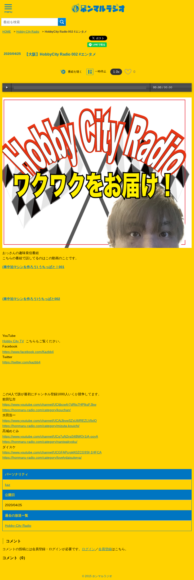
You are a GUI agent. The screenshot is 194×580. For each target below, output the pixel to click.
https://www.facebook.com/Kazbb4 (28, 352)
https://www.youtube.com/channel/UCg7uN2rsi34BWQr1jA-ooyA (50, 436)
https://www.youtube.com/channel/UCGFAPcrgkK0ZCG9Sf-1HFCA (51, 452)
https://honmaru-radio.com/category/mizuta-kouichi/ (40, 426)
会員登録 (105, 549)
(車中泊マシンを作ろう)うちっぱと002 (31, 299)
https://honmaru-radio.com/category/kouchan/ (36, 410)
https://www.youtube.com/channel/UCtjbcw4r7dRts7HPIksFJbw (49, 404)
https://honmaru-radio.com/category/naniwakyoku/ (39, 442)
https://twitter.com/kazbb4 (21, 362)
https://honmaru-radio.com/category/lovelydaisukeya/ (42, 457)
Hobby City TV (13, 341)
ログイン (88, 549)
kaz (7, 485)
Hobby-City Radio (27, 31)
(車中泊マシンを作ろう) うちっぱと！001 (33, 267)
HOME (6, 31)
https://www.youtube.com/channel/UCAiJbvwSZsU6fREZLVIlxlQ (49, 420)
